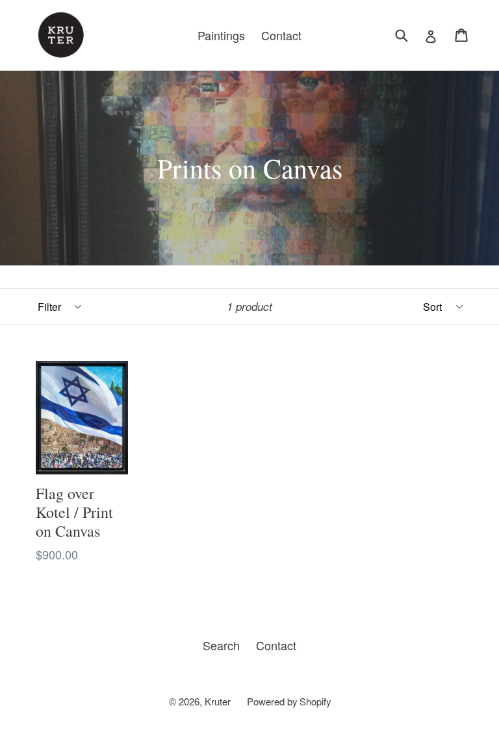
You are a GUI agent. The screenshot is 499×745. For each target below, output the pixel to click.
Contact (281, 35)
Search (221, 645)
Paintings (221, 35)
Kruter (218, 701)
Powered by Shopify (289, 701)
